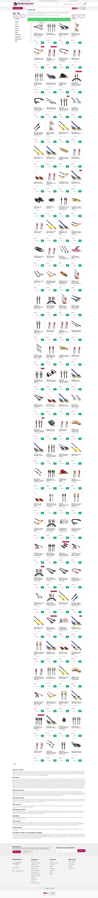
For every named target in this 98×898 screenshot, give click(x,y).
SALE (25, 8)
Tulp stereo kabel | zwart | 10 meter (50, 331)
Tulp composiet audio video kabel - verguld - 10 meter (76, 232)
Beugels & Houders (34, 868)
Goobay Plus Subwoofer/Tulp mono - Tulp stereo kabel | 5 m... (51, 455)
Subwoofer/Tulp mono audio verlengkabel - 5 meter (64, 34)
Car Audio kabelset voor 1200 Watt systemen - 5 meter (63, 628)
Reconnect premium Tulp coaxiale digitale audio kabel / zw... (38, 133)
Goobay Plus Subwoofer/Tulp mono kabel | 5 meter (39, 331)
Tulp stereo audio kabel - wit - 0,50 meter (38, 505)
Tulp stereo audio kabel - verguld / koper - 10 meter (51, 628)
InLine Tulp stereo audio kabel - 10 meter (64, 405)
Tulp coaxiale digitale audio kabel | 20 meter (76, 331)
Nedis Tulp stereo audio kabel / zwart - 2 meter (51, 480)
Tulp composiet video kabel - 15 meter (38, 628)
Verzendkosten (52, 868)
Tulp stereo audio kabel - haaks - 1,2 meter (50, 133)
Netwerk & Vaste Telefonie (36, 866)
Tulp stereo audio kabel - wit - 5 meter (50, 405)
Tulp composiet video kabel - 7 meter (38, 158)
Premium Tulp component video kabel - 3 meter (75, 109)
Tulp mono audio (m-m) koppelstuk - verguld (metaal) (64, 158)
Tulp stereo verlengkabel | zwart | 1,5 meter (51, 59)
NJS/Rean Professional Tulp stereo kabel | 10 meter (39, 653)
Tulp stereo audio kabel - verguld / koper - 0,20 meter (64, 579)
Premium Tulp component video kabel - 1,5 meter (75, 406)
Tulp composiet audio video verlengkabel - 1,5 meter (51, 282)
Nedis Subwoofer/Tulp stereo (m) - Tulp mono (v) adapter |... (39, 678)
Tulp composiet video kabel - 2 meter (63, 133)
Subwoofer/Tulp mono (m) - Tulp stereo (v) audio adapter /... (64, 727)
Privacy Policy (52, 864)
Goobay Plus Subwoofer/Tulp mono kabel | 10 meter (64, 752)
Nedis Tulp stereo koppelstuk (50, 207)
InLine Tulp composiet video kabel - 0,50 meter (76, 653)
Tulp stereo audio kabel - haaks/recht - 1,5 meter (75, 34)
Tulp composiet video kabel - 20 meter (63, 678)
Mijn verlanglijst (71, 864)
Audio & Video (18, 11)
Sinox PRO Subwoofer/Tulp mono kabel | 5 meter (64, 505)
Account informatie (72, 861)
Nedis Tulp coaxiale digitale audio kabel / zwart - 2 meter (50, 356)
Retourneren (52, 870)
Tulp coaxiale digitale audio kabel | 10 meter (51, 108)
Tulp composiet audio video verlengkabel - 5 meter (51, 703)
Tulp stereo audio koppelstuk (38, 207)
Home (13, 11)
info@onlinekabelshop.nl (43, 848)
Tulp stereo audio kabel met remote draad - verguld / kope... (75, 307)
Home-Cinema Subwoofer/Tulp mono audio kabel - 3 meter (39, 480)
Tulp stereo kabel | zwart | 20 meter (75, 59)
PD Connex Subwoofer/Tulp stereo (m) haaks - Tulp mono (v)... (64, 257)
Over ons (51, 861)
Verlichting (33, 877)
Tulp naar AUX (19, 822)
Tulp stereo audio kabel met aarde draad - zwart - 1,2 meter (39, 34)
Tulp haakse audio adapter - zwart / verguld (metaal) (75, 678)
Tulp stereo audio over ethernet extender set (51, 381)
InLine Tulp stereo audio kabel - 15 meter (76, 133)
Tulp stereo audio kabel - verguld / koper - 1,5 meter (39, 406)
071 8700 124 (17, 867)
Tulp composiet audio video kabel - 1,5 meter (64, 183)
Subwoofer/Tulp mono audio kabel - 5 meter (51, 84)
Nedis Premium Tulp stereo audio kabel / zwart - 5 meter (38, 579)
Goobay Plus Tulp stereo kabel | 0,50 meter (38, 84)
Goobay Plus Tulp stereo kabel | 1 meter (51, 34)
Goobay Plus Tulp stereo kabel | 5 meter (51, 678)
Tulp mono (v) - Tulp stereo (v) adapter (50, 430)
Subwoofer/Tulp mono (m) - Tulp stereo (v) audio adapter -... (64, 59)
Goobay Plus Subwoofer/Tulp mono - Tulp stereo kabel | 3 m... (64, 381)
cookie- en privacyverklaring (39, 14)
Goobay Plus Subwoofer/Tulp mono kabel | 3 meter (39, 307)
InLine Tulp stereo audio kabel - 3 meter (38, 455)
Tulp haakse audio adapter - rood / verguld (63, 480)
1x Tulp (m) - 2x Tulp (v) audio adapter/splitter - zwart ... (64, 356)
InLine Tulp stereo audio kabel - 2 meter (51, 158)
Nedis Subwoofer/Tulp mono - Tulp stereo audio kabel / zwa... (64, 208)
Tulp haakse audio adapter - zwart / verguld (63, 84)
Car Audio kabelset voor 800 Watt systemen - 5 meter (63, 529)
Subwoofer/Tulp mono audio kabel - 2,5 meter (76, 752)
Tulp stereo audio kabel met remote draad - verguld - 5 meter (38, 356)
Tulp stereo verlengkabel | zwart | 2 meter (51, 183)
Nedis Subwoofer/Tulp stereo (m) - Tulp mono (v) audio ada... (51, 505)
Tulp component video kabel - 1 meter (39, 282)
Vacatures (52, 873)
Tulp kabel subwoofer (19, 811)
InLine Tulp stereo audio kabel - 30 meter (51, 727)
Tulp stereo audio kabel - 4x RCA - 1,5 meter (75, 257)
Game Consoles (34, 879)
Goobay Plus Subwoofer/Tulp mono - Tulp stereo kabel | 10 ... (39, 430)
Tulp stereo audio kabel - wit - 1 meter (63, 653)
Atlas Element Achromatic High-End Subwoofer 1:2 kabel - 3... (64, 554)
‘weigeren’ (45, 15)
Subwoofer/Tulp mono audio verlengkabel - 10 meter (64, 455)
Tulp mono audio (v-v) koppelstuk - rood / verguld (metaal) (63, 282)
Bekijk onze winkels (27, 851)
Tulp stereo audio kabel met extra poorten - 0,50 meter (76, 282)
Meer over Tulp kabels (44, 775)
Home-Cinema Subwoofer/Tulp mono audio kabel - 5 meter (51, 752)
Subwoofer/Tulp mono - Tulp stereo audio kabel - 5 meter (39, 703)
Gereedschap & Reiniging (35, 873)
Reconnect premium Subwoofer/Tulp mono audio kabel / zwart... (76, 604)
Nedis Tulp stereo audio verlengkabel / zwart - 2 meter (50, 554)
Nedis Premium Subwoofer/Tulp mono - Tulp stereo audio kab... (51, 604)
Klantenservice (17, 851)
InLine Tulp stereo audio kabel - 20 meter (76, 628)
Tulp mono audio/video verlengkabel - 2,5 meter (39, 604)
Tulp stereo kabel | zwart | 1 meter (63, 430)
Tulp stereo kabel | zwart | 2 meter (38, 232)
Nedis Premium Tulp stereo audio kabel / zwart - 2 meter (50, 529)
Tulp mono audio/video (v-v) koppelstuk (39, 257)
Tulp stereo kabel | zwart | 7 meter (75, 356)
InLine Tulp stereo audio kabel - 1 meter (76, 183)
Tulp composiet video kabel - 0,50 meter (63, 603)
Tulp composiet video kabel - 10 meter (51, 232)
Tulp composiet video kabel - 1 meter (76, 455)
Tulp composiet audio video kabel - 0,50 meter (38, 529)
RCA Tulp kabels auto (77, 793)
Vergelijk (36, 42)
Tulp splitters (59, 829)
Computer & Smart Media (35, 862)
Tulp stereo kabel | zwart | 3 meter (50, 257)
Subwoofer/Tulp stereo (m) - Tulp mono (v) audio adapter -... (39, 109)
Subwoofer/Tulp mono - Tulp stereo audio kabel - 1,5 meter (39, 554)
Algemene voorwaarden (54, 862)
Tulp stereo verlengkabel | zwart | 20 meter (63, 331)
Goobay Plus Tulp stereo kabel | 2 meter (76, 727)
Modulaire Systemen (35, 872)
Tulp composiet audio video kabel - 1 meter (38, 59)
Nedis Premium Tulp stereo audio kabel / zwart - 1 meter (50, 307)
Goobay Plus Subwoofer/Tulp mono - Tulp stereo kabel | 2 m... (64, 109)
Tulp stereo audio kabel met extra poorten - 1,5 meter (63, 307)
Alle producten (71, 868)
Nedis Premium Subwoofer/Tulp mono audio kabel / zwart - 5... (76, 84)
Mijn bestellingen (72, 862)
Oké (49, 19)
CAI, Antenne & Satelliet (35, 870)
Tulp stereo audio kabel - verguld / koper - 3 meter (51, 579)
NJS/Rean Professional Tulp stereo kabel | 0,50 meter (76, 505)
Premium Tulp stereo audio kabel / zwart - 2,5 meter (38, 381)
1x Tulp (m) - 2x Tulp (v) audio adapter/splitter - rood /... (76, 208)
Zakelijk (51, 866)
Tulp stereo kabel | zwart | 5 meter (38, 752)
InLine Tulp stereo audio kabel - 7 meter (51, 653)
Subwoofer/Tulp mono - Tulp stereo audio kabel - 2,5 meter (76, 554)
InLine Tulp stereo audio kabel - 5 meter (76, 381)
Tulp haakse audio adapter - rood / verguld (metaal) (75, 430)
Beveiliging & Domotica (35, 875)
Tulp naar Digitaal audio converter (44, 835)
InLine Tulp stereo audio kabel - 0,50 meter (63, 232)
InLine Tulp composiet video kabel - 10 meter (76, 702)
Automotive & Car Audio (35, 883)
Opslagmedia (33, 881)
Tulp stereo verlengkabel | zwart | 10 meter (76, 480)
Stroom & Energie (34, 864)
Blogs (51, 872)
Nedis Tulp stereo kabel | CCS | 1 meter (75, 158)
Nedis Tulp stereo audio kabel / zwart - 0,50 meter (38, 727)
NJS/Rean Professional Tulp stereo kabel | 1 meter (64, 703)
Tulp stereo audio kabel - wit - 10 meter (38, 183)
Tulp (23, 11)
